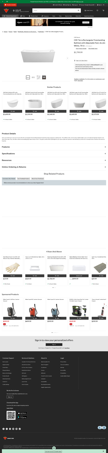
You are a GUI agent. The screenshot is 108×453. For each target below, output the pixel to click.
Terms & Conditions (64, 364)
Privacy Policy (63, 361)
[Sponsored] (54, 22)
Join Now (66, 348)
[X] (7, 429)
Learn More (10, 408)
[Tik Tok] (20, 429)
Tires (60, 16)
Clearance (46, 16)
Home (5, 31)
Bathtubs (41, 31)
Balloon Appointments (26, 378)
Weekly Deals (34, 16)
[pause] (7, 2)
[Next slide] (105, 2)
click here (80, 80)
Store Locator (5, 361)
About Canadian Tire (45, 361)
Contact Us (5, 381)
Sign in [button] (100, 5)
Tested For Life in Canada (46, 376)
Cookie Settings (6, 384)
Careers (43, 370)
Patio (53, 16)
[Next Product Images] (67, 58)
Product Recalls (6, 376)
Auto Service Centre (26, 364)
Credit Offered (58, 5)
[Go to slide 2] (33, 77)
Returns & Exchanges (7, 373)
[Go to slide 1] (28, 77)
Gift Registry (24, 376)
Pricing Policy (63, 373)
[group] (12, 324)
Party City (78, 16)
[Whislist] (97, 10)
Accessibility (63, 370)
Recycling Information (45, 384)
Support (76, 5)
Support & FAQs (6, 364)
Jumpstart (43, 378)
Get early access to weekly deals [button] (53, 451)
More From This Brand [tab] (38, 178)
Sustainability (44, 381)
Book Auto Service (89, 16)
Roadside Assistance (26, 370)
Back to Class (68, 16)
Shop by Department (11, 16)
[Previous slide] (2, 2)
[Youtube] (13, 429)
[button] (79, 10)
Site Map (62, 367)
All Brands (43, 373)
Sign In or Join (79, 1)
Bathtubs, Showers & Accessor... (27, 31)
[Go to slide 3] (39, 77)
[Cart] (103, 10)
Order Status (89, 10)
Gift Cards (24, 373)
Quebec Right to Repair (65, 376)
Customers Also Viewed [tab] (9, 178)
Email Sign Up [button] (68, 5)
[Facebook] (4, 429)
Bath (15, 31)
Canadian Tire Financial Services (28, 361)
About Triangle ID (44, 364)
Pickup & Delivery (6, 370)
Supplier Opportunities (46, 387)
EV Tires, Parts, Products (27, 367)
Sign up (10, 397)
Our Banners (44, 367)
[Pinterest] (16, 429)
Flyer (24, 16)
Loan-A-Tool (24, 381)
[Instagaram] (10, 429)
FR (103, 5)
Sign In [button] (54, 344)
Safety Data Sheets (6, 378)
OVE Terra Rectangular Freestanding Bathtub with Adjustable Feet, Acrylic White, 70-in (89, 43)
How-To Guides (25, 384)
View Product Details (81, 48)
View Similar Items (92, 48)
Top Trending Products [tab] (23, 178)
